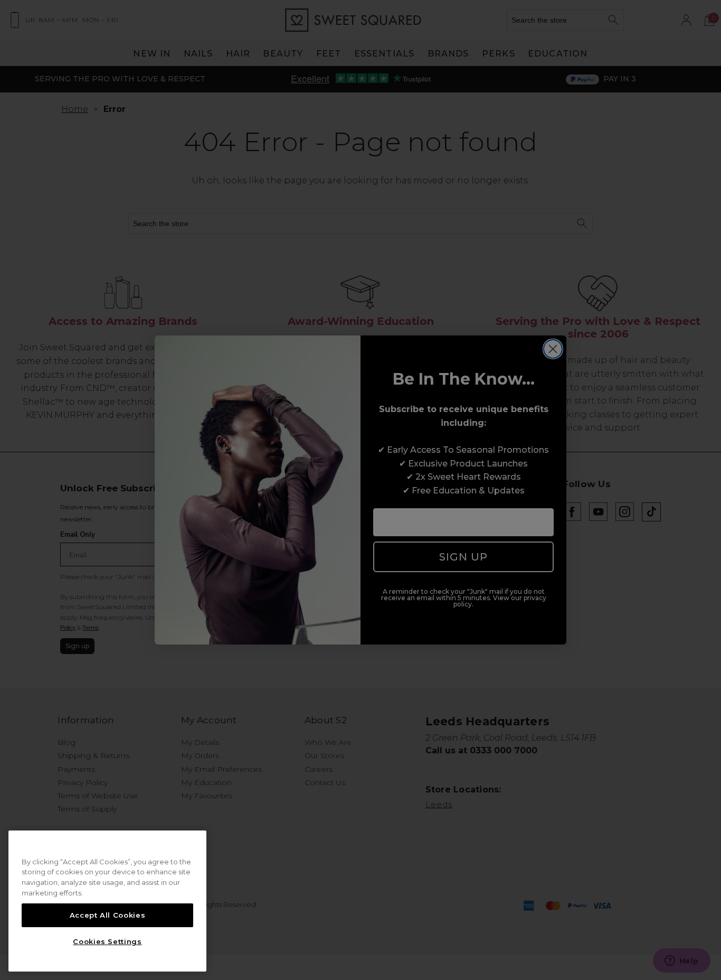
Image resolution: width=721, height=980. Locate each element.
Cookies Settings (107, 941)
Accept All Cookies (108, 915)
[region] (107, 901)
